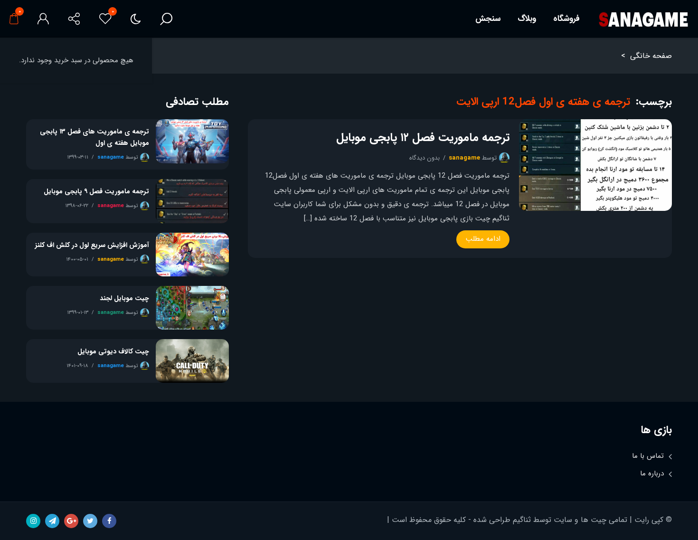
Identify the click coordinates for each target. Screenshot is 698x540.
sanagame (464, 158)
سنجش (487, 18)
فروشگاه (566, 18)
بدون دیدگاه (424, 158)
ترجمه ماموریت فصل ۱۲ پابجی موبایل (422, 138)
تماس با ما (648, 456)
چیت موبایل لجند (124, 298)
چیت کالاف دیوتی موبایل (113, 351)
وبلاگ (527, 18)
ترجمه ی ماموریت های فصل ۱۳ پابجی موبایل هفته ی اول (94, 137)
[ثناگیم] (643, 19)
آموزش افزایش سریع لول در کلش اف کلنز (92, 245)
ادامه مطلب (483, 239)
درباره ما (652, 473)
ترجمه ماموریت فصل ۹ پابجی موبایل (96, 191)
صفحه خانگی (651, 56)
